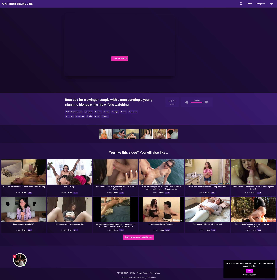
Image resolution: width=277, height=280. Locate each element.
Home (249, 4)
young (106, 116)
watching (80, 116)
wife (90, 116)
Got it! (249, 271)
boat (107, 112)
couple (116, 112)
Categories (260, 4)
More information (249, 275)
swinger (70, 116)
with (97, 116)
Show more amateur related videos (138, 237)
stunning (134, 112)
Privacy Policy (142, 273)
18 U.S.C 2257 (122, 273)
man (124, 112)
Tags (271, 4)
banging (89, 112)
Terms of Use (155, 273)
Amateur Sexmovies (17, 3)
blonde (98, 112)
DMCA (132, 273)
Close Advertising (120, 58)
